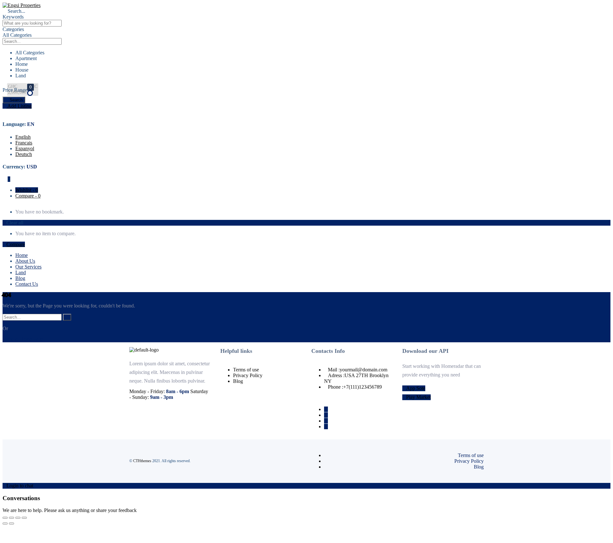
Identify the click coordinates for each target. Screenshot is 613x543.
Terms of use (246, 369)
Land (20, 272)
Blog (20, 278)
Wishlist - (26, 190)
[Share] (17, 518)
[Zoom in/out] (5, 518)
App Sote (415, 388)
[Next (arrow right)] (11, 523)
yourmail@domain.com (363, 369)
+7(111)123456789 (362, 387)
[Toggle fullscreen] (11, 518)
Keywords (13, 16)
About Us (25, 261)
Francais (23, 142)
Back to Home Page (23, 339)
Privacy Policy (247, 375)
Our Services (28, 266)
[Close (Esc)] (24, 518)
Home (21, 255)
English (23, 137)
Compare (15, 244)
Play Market (418, 397)
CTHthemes (142, 461)
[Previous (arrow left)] (5, 523)
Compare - (28, 195)
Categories (13, 29)
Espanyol (24, 148)
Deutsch (23, 154)
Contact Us (26, 284)
